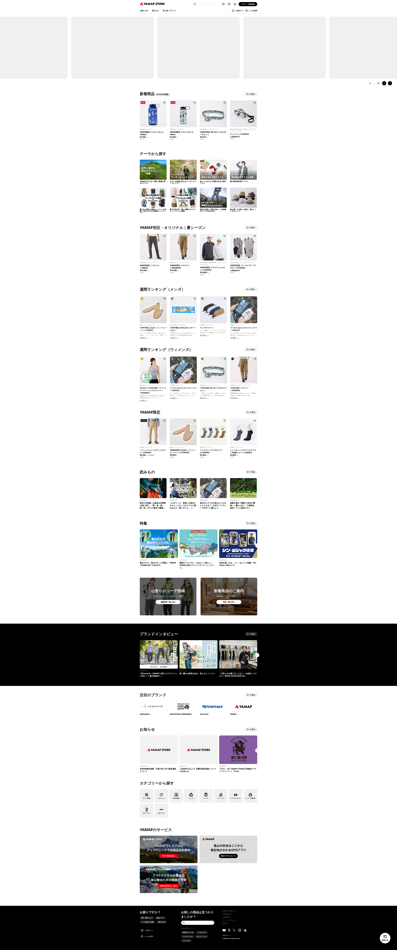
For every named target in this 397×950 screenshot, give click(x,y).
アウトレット (161, 798)
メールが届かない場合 (147, 922)
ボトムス (205, 798)
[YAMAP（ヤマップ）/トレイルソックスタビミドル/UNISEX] (213, 431)
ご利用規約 (226, 917)
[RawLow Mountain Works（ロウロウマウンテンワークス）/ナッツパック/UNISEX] (243, 113)
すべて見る (251, 412)
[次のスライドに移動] (390, 83)
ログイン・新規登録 (247, 4)
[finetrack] (213, 706)
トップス (191, 798)
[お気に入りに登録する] (164, 103)
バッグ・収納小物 (250, 798)
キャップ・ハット (202, 936)
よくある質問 (253, 11)
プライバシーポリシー (229, 920)
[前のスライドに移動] (384, 83)
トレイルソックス (188, 936)
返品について (160, 918)
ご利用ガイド (239, 11)
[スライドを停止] (378, 83)
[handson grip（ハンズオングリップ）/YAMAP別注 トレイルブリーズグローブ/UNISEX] (243, 247)
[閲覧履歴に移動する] (229, 4)
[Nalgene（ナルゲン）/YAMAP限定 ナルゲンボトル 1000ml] (153, 113)
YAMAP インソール (188, 932)
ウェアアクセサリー (235, 798)
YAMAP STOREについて (230, 911)
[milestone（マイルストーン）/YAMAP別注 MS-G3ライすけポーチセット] (213, 113)
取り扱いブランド (169, 10)
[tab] (370, 83)
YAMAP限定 (176, 798)
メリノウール (186, 941)
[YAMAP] (243, 706)
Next (257, 545)
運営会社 (225, 923)
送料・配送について (146, 918)
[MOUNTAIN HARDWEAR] (183, 706)
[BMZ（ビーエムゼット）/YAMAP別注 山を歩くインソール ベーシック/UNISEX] (183, 431)
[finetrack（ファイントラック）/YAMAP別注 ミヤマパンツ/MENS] (153, 247)
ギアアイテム (146, 813)
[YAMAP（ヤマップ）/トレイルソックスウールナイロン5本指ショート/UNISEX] (243, 431)
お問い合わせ (161, 922)
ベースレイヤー (202, 932)
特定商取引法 (226, 914)
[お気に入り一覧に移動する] (223, 4)
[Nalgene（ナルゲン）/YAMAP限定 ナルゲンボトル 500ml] (183, 113)
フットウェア (220, 798)
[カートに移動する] (235, 4)
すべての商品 (146, 798)
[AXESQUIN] (153, 706)
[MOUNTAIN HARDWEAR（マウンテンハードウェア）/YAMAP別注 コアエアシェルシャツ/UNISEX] (213, 247)
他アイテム (161, 813)
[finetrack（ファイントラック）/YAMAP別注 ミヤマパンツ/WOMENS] (183, 247)
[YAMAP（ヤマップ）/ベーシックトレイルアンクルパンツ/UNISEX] (153, 431)
